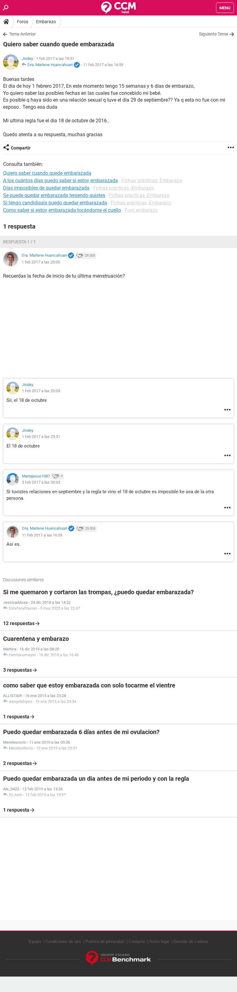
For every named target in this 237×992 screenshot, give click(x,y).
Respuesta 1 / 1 (19, 241)
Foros (22, 21)
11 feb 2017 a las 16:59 (103, 64)
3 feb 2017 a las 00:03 (41, 482)
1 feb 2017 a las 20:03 (41, 391)
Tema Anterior (22, 34)
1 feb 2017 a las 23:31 (41, 436)
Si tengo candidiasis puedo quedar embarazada (55, 203)
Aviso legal (159, 941)
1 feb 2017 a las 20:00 (41, 262)
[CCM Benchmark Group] (118, 958)
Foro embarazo (141, 210)
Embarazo (46, 21)
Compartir (21, 147)
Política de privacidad (104, 941)
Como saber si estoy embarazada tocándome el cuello (62, 210)
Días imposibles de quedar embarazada (46, 188)
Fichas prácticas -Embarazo (152, 180)
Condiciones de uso (63, 941)
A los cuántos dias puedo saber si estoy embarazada (60, 180)
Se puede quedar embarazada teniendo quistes (54, 195)
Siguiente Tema (213, 34)
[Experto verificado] (77, 65)
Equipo (35, 941)
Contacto (137, 941)
